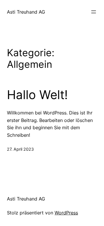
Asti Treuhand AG (26, 12)
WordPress (66, 213)
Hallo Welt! (37, 95)
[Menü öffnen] (93, 11)
